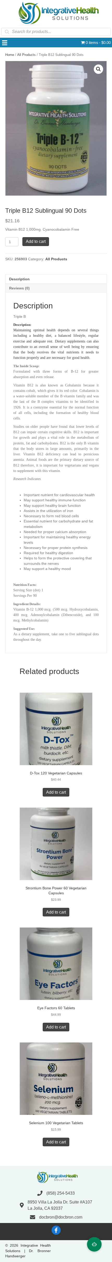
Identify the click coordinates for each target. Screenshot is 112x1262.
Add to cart (36, 241)
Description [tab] (19, 279)
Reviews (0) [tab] (19, 288)
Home (9, 55)
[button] (98, 69)
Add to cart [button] (56, 792)
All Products (26, 55)
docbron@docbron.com (60, 1217)
